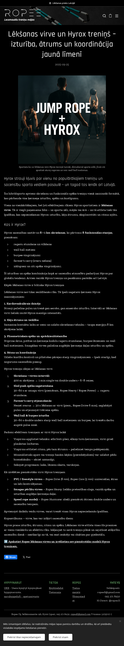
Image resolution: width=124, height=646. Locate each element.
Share (12, 557)
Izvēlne (117, 15)
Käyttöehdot (56, 588)
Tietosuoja (55, 592)
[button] (104, 16)
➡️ (6, 541)
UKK (6, 588)
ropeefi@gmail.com (81, 614)
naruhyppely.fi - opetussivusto (21, 596)
